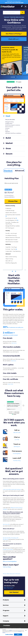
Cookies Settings (9, 634)
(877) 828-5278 (19, 2)
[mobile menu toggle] (25, 6)
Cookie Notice (3, 632)
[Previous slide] (12, 271)
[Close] (25, 630)
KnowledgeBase (17, 453)
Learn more (10, 384)
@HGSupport (17, 446)
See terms (14, 343)
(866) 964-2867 (16, 432)
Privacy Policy (19, 631)
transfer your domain (8, 549)
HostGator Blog (17, 460)
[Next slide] (15, 271)
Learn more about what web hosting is (12, 489)
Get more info (6, 524)
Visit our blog (7, 567)
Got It (18, 634)
